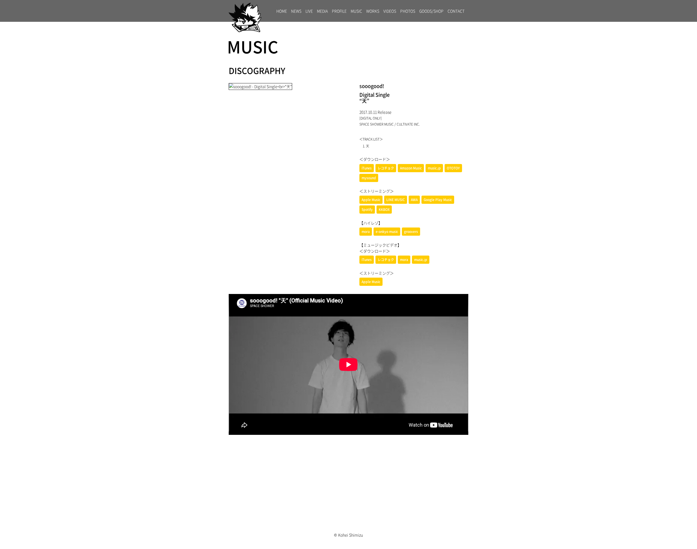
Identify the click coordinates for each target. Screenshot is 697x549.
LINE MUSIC (395, 199)
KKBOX (384, 209)
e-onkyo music (387, 231)
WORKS (372, 11)
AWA (414, 199)
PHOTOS (407, 11)
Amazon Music (411, 168)
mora (366, 231)
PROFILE (339, 11)
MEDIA (322, 11)
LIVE (309, 11)
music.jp (434, 168)
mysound (369, 177)
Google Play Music (438, 199)
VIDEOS (389, 11)
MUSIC (356, 11)
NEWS (296, 11)
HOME (281, 11)
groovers (411, 231)
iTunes (367, 168)
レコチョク (386, 168)
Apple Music (371, 199)
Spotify (367, 209)
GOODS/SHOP (431, 11)
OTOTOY (453, 168)
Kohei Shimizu (350, 535)
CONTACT (456, 11)
